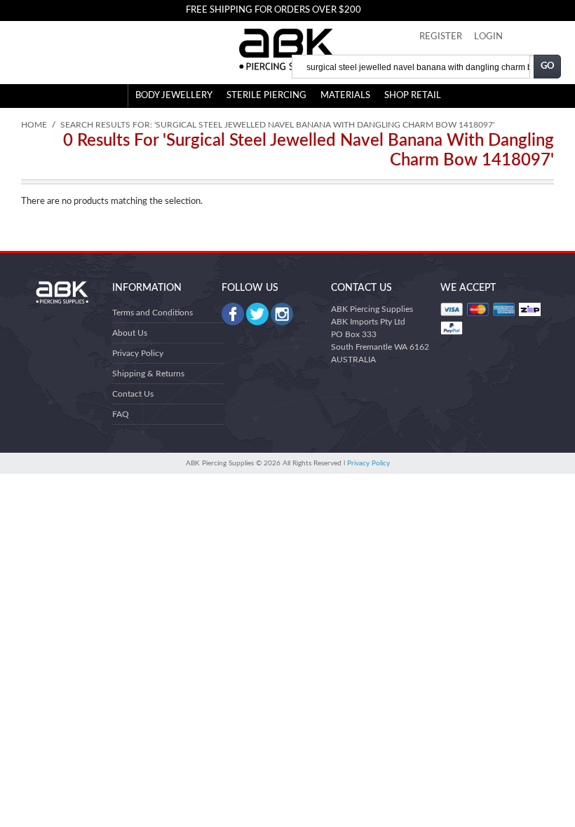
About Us (129, 333)
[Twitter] (257, 314)
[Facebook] (233, 314)
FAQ (120, 414)
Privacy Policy (137, 353)
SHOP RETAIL (412, 95)
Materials (345, 95)
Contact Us (133, 394)
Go (548, 66)
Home (34, 125)
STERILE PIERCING (266, 95)
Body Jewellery (173, 95)
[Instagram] (282, 314)
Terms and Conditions (152, 312)
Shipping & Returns (148, 373)
